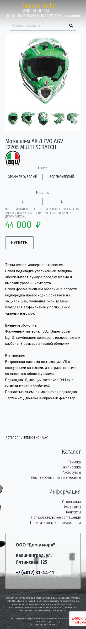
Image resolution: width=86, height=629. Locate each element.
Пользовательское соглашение (56, 517)
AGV (45, 437)
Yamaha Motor (39, 5)
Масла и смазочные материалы (56, 477)
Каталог (11, 437)
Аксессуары (72, 472)
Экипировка (30, 437)
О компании (71, 502)
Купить (19, 242)
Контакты (73, 512)
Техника (74, 462)
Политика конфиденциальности (55, 522)
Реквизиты (72, 507)
